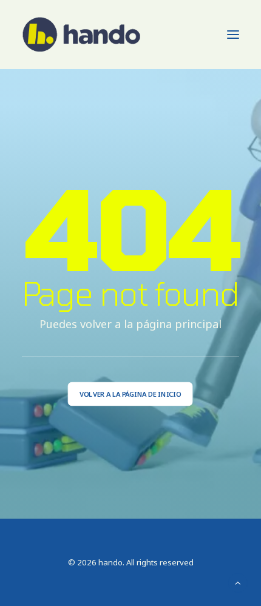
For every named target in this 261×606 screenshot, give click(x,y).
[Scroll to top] (238, 582)
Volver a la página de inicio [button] (130, 394)
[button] (233, 34)
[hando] (81, 34)
